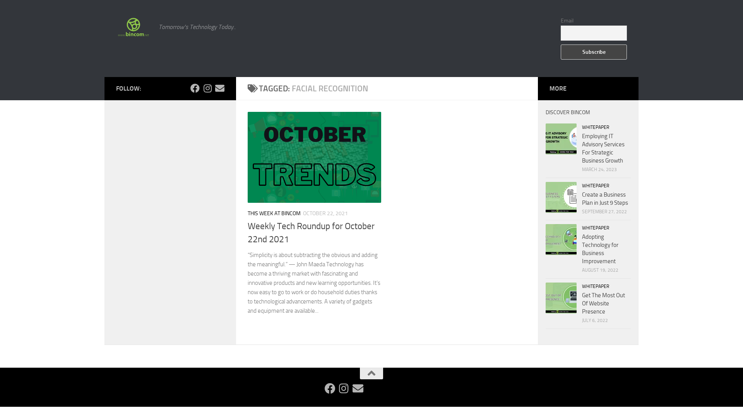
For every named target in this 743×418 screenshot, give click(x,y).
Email (567, 20)
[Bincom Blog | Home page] (133, 27)
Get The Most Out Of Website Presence (603, 303)
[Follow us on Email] (219, 88)
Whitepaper (595, 127)
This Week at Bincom (274, 213)
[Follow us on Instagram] (207, 88)
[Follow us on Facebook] (195, 88)
